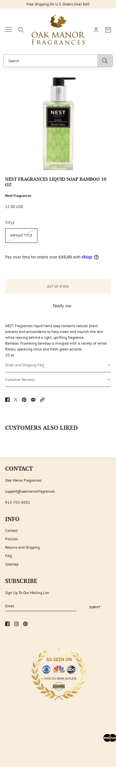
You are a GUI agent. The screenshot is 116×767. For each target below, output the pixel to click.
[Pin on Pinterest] (24, 399)
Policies (11, 538)
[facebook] (7, 623)
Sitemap (11, 564)
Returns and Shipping (22, 547)
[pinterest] (25, 623)
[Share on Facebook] (7, 399)
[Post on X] (16, 400)
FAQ (8, 555)
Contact (11, 530)
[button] (58, 365)
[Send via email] (33, 399)
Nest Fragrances (18, 195)
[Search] (20, 29)
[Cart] (108, 29)
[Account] (96, 29)
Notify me (62, 305)
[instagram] (16, 623)
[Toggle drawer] (8, 30)
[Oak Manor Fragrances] (58, 30)
